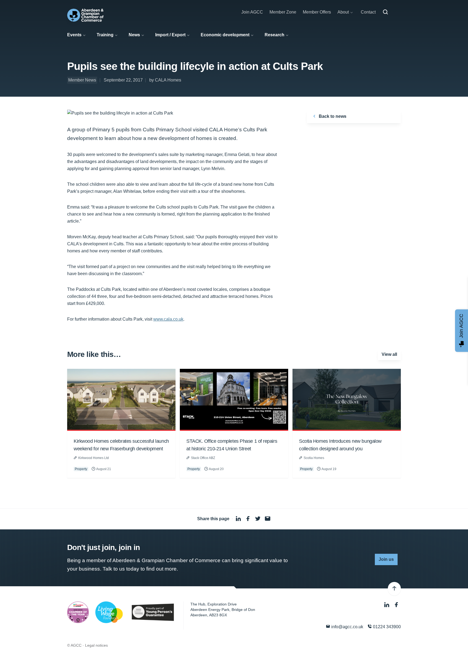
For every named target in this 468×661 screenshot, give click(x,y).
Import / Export (170, 34)
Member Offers (317, 12)
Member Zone (282, 12)
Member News (82, 80)
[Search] (385, 12)
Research (274, 34)
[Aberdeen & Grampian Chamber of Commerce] (85, 15)
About (343, 12)
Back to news (332, 116)
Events (74, 34)
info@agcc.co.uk (346, 626)
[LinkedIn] (387, 605)
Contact (368, 12)
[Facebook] (396, 605)
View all (389, 354)
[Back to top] (394, 588)
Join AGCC (252, 12)
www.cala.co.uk (168, 319)
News (134, 34)
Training (105, 34)
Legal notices (96, 645)
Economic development (225, 34)
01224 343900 (386, 626)
